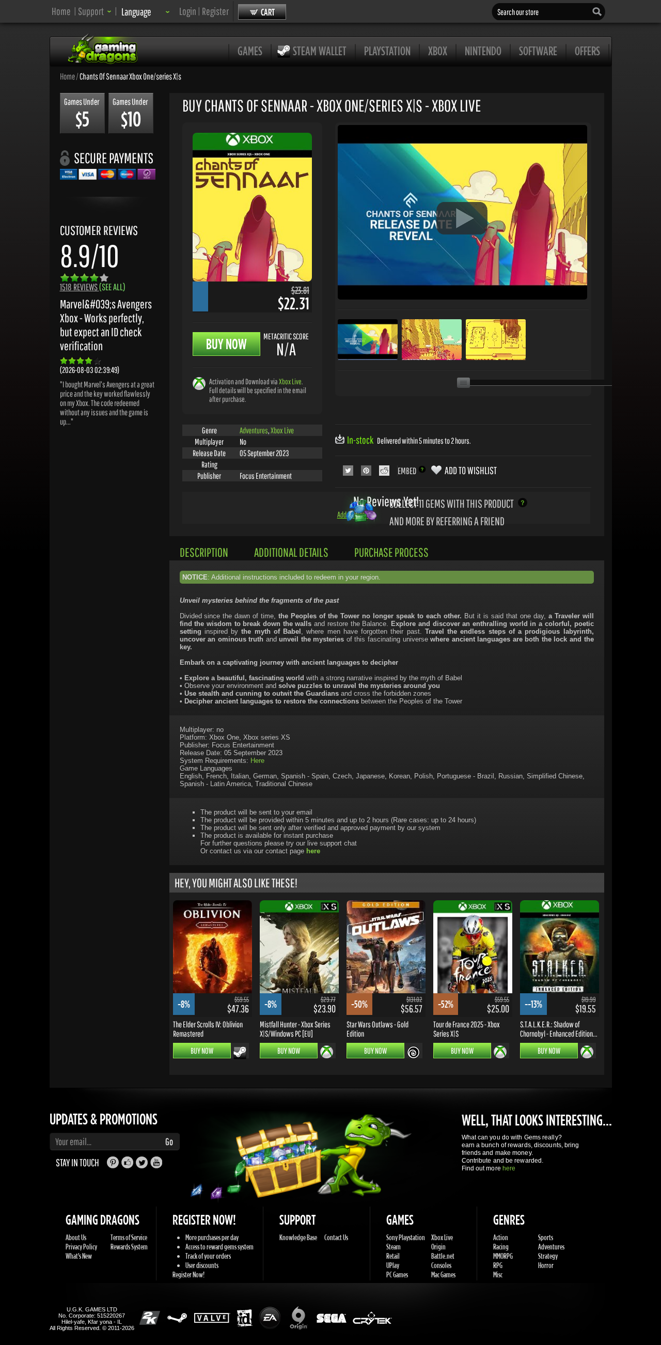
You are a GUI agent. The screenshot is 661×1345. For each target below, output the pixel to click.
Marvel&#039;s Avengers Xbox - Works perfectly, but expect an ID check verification (106, 325)
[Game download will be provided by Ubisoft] (413, 1052)
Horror (546, 1265)
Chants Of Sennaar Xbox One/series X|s (130, 76)
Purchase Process (391, 552)
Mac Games (443, 1274)
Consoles (441, 1265)
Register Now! (188, 1274)
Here (257, 760)
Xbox (437, 50)
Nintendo (483, 50)
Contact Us (336, 1237)
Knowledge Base (298, 1237)
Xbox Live (290, 381)
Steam (393, 1246)
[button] (95, 11)
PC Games (397, 1274)
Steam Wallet (320, 50)
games (250, 50)
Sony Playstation (405, 1237)
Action (500, 1237)
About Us (76, 1237)
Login (187, 11)
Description (204, 552)
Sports (545, 1237)
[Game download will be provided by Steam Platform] (239, 1052)
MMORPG (503, 1256)
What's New (79, 1256)
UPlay (392, 1265)
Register (215, 11)
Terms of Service (129, 1237)
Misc (497, 1274)
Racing (501, 1246)
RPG (497, 1265)
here (508, 1168)
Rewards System (129, 1246)
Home (61, 11)
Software (538, 50)
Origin (438, 1246)
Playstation (387, 50)
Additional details (291, 552)
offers (587, 50)
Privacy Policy (81, 1246)
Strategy (548, 1256)
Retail (393, 1256)
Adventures (254, 430)
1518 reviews (92, 286)
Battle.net (442, 1256)
